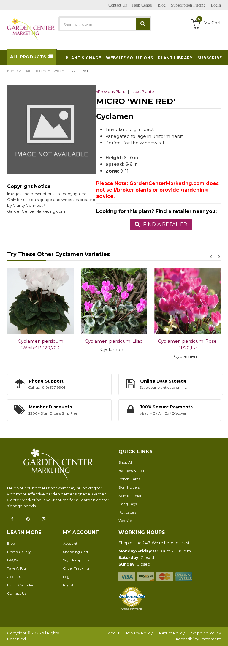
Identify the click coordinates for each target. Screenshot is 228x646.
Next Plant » (143, 91)
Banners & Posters (133, 470)
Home (12, 70)
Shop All (125, 462)
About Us (15, 576)
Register (70, 585)
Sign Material (129, 495)
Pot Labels (127, 512)
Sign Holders (129, 487)
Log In (68, 576)
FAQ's (12, 560)
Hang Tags (127, 504)
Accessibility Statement (198, 638)
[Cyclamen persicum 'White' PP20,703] (40, 301)
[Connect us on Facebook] (14, 519)
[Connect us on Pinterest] (30, 519)
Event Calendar (20, 585)
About (114, 633)
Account (70, 543)
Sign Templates (76, 560)
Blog (11, 543)
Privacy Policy (139, 633)
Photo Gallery (19, 551)
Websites (125, 520)
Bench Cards (129, 479)
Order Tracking (76, 568)
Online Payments (131, 608)
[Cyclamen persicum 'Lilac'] (114, 301)
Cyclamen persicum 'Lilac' (114, 341)
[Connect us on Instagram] (45, 519)
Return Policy (172, 633)
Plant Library (34, 70)
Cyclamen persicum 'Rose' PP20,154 (188, 344)
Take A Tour (17, 568)
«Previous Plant (110, 91)
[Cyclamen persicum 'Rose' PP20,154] (187, 301)
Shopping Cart (75, 551)
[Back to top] (222, 635)
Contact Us (16, 593)
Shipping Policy (206, 633)
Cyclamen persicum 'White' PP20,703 (40, 344)
